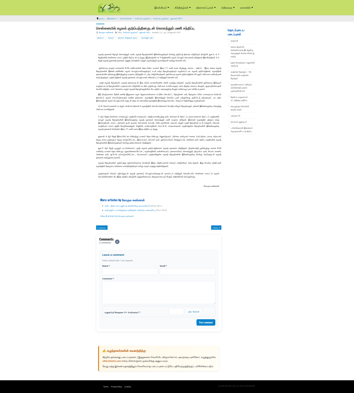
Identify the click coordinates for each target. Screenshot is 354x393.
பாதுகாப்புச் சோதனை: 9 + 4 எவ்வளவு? (122, 312)
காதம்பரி (234, 40)
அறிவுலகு (226, 7)
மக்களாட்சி (235, 115)
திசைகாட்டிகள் (205, 7)
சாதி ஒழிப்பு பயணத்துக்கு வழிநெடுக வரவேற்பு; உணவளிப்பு (130, 210)
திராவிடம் (100, 38)
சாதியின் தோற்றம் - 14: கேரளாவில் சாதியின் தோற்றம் (241, 75)
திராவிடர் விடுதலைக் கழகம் (127, 38)
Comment (108, 278)
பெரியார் (111, 38)
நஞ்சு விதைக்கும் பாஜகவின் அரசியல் (243, 64)
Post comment (206, 322)
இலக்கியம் (160, 7)
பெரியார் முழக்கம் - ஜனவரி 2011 (137, 32)
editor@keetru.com (111, 361)
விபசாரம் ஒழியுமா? (239, 121)
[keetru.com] (109, 7)
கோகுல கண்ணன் (106, 32)
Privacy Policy (116, 386)
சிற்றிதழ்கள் (181, 7)
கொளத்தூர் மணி (147, 38)
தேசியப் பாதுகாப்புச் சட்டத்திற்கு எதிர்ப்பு (239, 99)
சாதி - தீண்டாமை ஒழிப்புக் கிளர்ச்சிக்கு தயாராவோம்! (127, 205)
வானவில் (245, 7)
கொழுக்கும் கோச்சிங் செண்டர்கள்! (240, 108)
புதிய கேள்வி (193, 311)
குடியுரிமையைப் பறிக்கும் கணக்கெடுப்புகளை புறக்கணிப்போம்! (241, 87)
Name (106, 265)
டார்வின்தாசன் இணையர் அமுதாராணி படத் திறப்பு (242, 129)
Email (163, 265)
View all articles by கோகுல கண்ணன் (117, 216)
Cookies (127, 386)
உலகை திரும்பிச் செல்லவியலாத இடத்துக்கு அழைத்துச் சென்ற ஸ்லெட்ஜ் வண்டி (242, 51)
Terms (106, 386)
